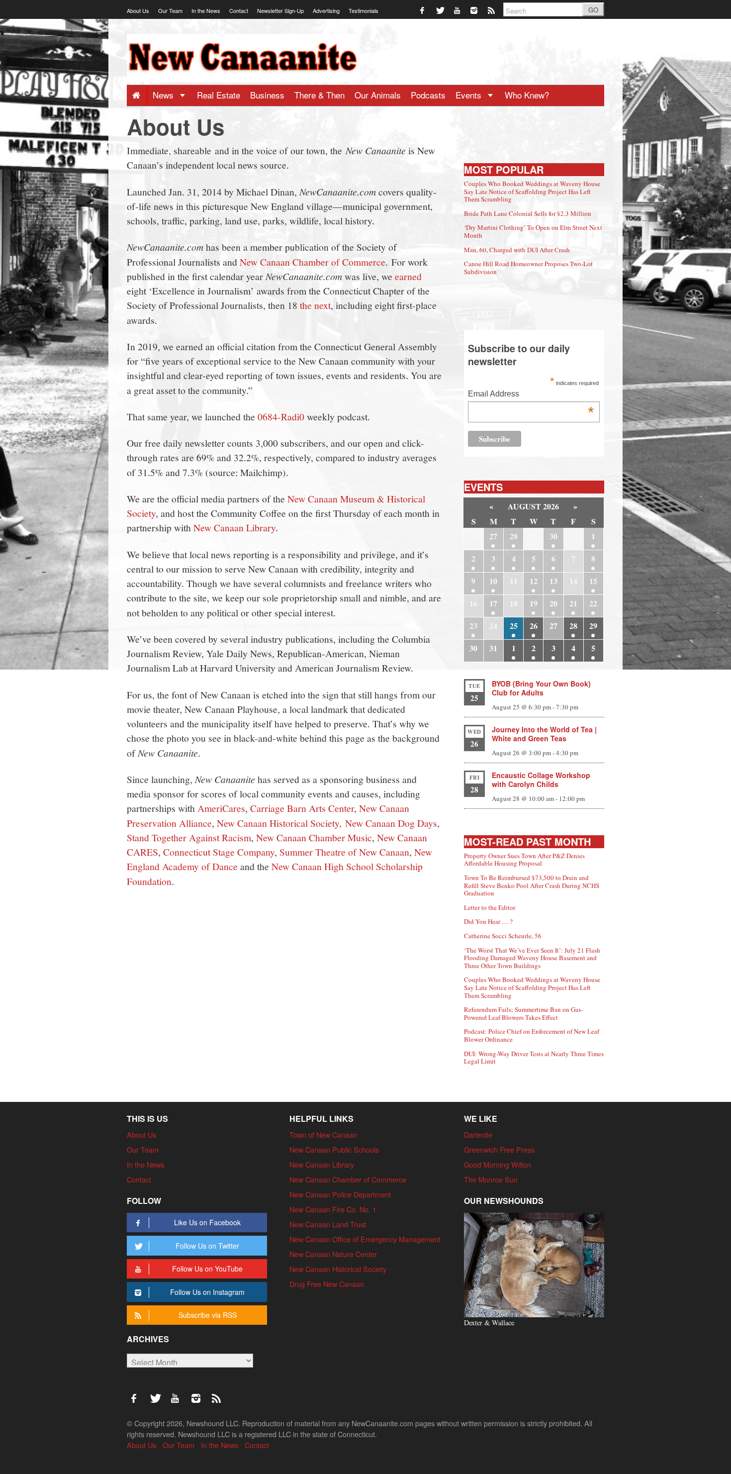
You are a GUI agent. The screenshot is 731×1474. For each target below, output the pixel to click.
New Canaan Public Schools (334, 1149)
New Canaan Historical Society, (279, 822)
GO (593, 9)
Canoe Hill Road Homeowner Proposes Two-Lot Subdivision (528, 267)
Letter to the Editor (489, 907)
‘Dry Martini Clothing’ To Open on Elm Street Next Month (533, 231)
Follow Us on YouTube (207, 1269)
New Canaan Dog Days (391, 822)
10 (493, 581)
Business (267, 95)
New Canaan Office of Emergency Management (365, 1239)
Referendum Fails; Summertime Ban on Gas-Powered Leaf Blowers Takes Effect (523, 1013)
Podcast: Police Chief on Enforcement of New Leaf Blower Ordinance (531, 1035)
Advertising (326, 10)
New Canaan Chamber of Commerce (312, 261)
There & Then (319, 95)
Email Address (531, 395)
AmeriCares (221, 807)
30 (553, 536)
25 (514, 625)
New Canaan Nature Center (333, 1254)
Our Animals (378, 95)
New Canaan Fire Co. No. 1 (332, 1209)
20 (553, 603)
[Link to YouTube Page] (458, 9)
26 (534, 625)
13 (553, 581)
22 (593, 603)
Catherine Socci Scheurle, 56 (503, 935)
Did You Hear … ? (488, 921)
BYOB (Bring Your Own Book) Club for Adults (541, 688)
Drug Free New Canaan (326, 1283)
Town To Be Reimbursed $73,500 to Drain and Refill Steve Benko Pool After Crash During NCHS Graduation (531, 885)
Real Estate (218, 95)
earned (408, 276)
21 (573, 603)
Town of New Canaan (323, 1134)
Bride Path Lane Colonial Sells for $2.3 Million (527, 213)
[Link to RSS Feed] (492, 9)
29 (593, 625)
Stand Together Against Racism (189, 837)
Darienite (478, 1134)
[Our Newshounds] (534, 1264)
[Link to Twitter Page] (440, 9)
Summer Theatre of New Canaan (344, 851)
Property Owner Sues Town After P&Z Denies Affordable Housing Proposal (524, 859)
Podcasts (428, 95)
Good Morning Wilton (497, 1164)
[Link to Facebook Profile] (423, 9)
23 (473, 625)
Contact (238, 10)
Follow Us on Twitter (207, 1246)
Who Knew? (527, 95)
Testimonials (363, 10)
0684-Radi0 (281, 416)
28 (514, 536)
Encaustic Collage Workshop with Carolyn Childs (541, 779)
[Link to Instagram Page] (474, 9)
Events (470, 95)
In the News (205, 10)
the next (315, 304)
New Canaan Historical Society (337, 1269)
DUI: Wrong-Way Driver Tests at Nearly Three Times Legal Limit (534, 1057)
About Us (138, 10)
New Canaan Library (234, 527)
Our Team (170, 10)
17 (493, 603)
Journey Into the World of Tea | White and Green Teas (544, 733)
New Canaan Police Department (340, 1194)
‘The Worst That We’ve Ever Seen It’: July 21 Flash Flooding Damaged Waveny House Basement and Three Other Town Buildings (532, 958)
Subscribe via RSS (208, 1315)
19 (534, 603)
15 (593, 581)
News (164, 95)
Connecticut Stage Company (218, 851)
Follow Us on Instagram (207, 1292)
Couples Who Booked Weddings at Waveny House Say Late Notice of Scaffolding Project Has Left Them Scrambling (532, 191)
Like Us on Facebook (207, 1222)
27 (493, 536)
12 (534, 581)
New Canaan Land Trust (327, 1224)
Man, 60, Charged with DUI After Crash (517, 249)
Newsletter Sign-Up (280, 10)
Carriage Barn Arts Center (302, 807)
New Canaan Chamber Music (314, 837)
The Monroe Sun (491, 1179)
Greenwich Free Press (499, 1149)
